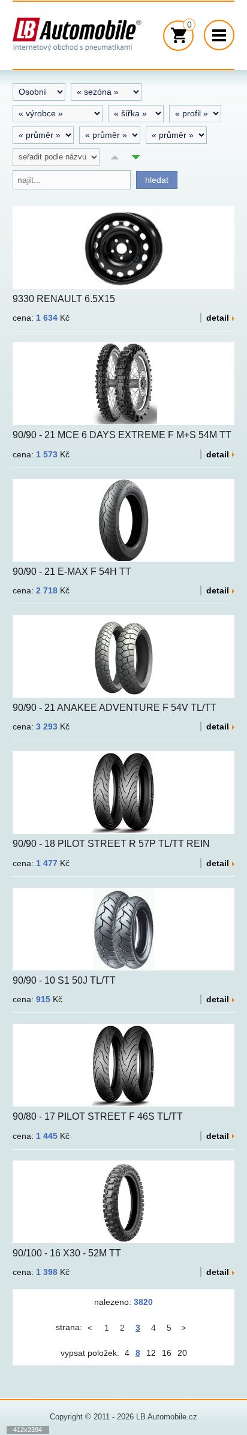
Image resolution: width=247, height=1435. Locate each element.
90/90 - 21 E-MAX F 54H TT (72, 571)
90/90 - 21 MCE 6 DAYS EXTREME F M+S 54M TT (122, 435)
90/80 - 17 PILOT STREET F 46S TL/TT (98, 1116)
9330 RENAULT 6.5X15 (64, 299)
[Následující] (184, 1327)
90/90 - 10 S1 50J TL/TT (64, 980)
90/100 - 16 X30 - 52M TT (67, 1253)
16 (166, 1353)
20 (182, 1353)
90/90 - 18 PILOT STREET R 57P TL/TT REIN (111, 844)
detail (217, 317)
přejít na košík (174, 36)
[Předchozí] (91, 1327)
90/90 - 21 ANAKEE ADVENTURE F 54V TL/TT (114, 708)
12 (151, 1353)
